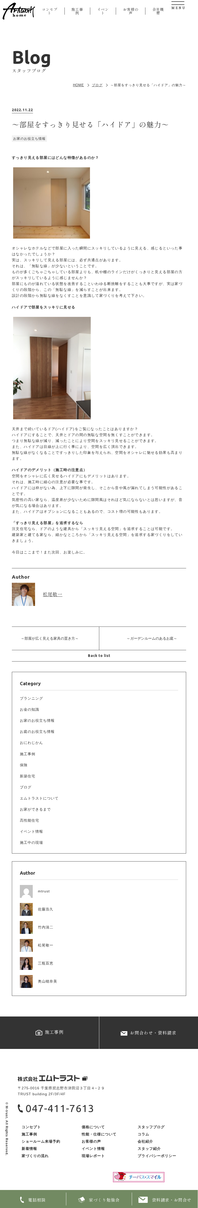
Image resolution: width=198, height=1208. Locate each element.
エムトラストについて (39, 798)
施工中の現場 (31, 842)
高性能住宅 (29, 820)
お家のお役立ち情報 (37, 720)
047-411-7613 (60, 1108)
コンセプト (49, 11)
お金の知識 (29, 709)
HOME (78, 85)
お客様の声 (130, 11)
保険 (24, 765)
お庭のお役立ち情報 (37, 731)
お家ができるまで (35, 809)
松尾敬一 (52, 594)
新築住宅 (27, 776)
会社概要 (158, 11)
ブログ (97, 85)
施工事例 (77, 11)
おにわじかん (31, 743)
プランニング (31, 698)
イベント (103, 11)
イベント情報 (31, 831)
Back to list (99, 656)
